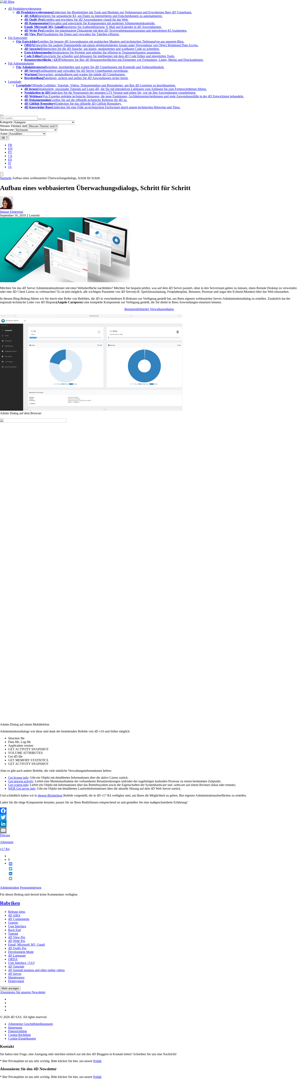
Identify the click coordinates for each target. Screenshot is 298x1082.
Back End (14, 930)
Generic (13, 922)
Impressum (15, 1027)
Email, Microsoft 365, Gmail (26, 944)
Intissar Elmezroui (11, 211)
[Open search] (1, 115)
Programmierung (30, 887)
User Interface (17, 926)
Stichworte (7, 129)
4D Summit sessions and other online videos (36, 970)
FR (10, 145)
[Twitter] (149, 817)
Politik (97, 1061)
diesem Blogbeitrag (50, 795)
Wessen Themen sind (13, 126)
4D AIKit (14, 915)
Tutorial (13, 933)
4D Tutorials (16, 966)
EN (10, 148)
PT (10, 152)
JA (10, 167)
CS (10, 156)
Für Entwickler (17, 38)
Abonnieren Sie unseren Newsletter (22, 992)
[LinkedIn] (149, 823)
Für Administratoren (21, 63)
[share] (9, 882)
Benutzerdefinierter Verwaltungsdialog (149, 309)
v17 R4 (5, 849)
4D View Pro (16, 937)
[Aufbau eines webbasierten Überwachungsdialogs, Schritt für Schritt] (65, 281)
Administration (9, 887)
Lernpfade (14, 81)
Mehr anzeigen (10, 988)
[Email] (149, 830)
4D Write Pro (16, 941)
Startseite (6, 178)
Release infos (16, 911)
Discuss (5, 835)
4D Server (14, 973)
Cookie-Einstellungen (22, 1038)
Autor (4, 133)
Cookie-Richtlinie (19, 1035)
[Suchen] (44, 119)
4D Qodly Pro (17, 948)
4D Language (17, 955)
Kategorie (6, 122)
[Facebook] (149, 810)
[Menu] (1, 174)
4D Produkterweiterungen (24, 8)
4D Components (18, 919)
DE (5, 137)
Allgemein (6, 842)
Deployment (16, 981)
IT (9, 163)
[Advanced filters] (40, 119)
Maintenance (16, 977)
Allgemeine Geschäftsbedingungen (30, 1024)
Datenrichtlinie (17, 1031)
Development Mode (21, 952)
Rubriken (10, 903)
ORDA (13, 959)
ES (10, 159)
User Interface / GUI (21, 963)
